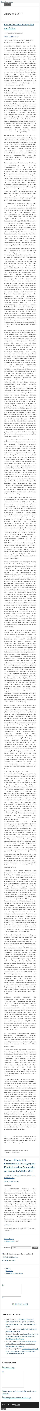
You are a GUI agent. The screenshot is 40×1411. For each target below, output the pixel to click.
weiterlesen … (8, 1225)
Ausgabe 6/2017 (23, 1150)
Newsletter (9, 1271)
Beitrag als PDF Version (11, 36)
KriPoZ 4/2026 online (10, 1257)
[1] (16, 191)
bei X (21, 1304)
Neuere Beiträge (9, 1239)
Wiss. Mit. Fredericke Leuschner (16, 1175)
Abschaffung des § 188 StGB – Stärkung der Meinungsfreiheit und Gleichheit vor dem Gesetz (22, 1336)
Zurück (7, 1241)
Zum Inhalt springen (7, 2)
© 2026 (17, 1405)
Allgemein (14, 1150)
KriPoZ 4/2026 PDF (8, 1260)
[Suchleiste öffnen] (2, 4)
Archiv (8, 1268)
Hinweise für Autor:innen (14, 1273)
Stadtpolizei (16, 1152)
